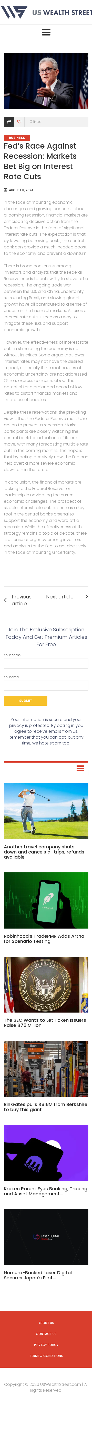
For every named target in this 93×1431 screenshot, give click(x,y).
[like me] (19, 122)
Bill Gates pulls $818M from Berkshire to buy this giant (45, 1107)
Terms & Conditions (46, 1356)
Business (17, 138)
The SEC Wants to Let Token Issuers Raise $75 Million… (45, 1022)
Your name (12, 655)
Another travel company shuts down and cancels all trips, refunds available (44, 852)
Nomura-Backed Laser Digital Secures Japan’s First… (38, 1275)
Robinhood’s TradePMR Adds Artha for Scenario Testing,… (44, 938)
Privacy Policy (46, 1345)
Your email (12, 677)
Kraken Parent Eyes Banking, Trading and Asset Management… (45, 1191)
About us (46, 1323)
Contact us (46, 1334)
